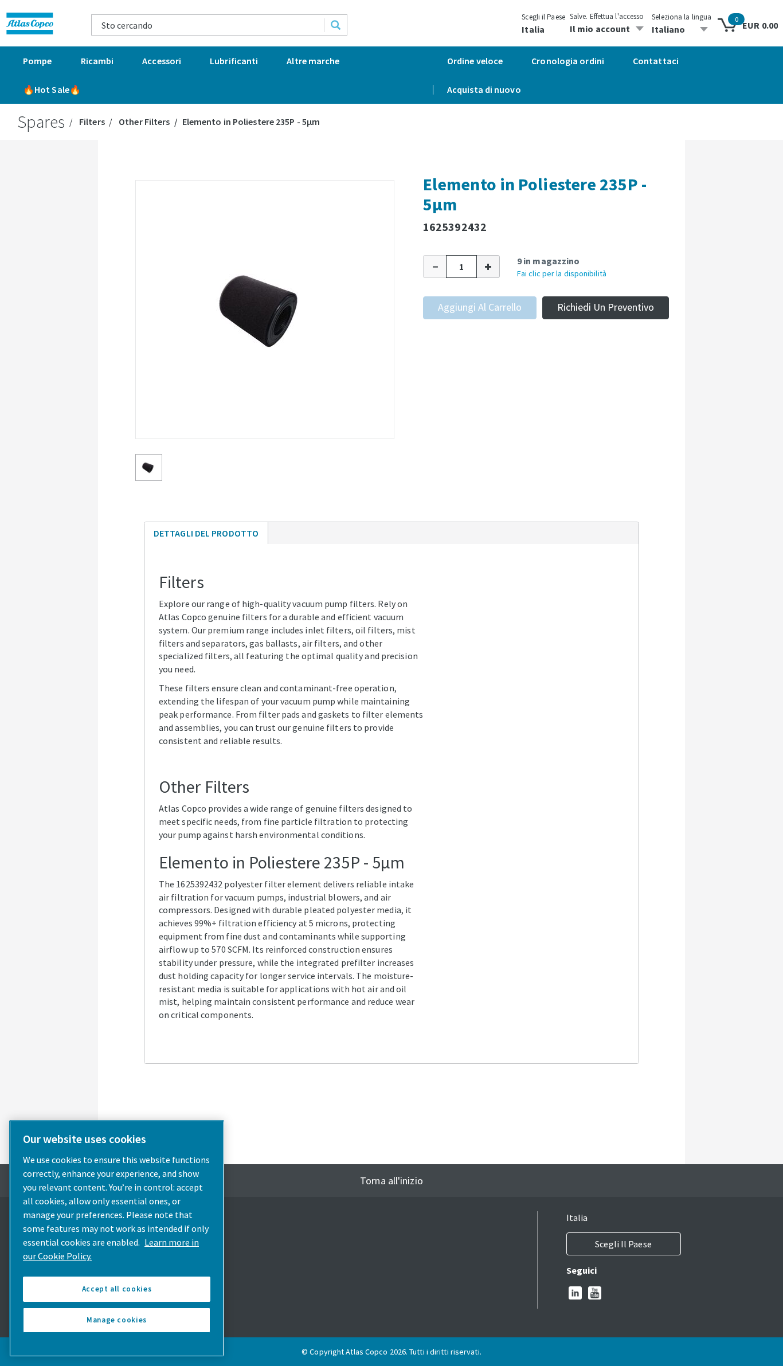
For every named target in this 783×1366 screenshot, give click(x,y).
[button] (434, 266)
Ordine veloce (475, 60)
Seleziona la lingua (681, 17)
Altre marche (313, 60)
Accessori (161, 60)
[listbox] (681, 29)
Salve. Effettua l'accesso (607, 16)
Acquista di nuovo (484, 89)
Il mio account (600, 28)
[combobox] (208, 25)
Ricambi (97, 60)
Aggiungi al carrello (480, 307)
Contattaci (656, 60)
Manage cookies (117, 1320)
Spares (41, 121)
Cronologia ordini (567, 60)
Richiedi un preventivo (605, 307)
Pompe (37, 60)
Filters (92, 121)
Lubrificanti (234, 60)
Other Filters (144, 121)
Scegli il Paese (543, 17)
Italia (533, 29)
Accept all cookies (117, 1289)
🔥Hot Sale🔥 (52, 89)
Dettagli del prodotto (206, 536)
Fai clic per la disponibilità (561, 273)
